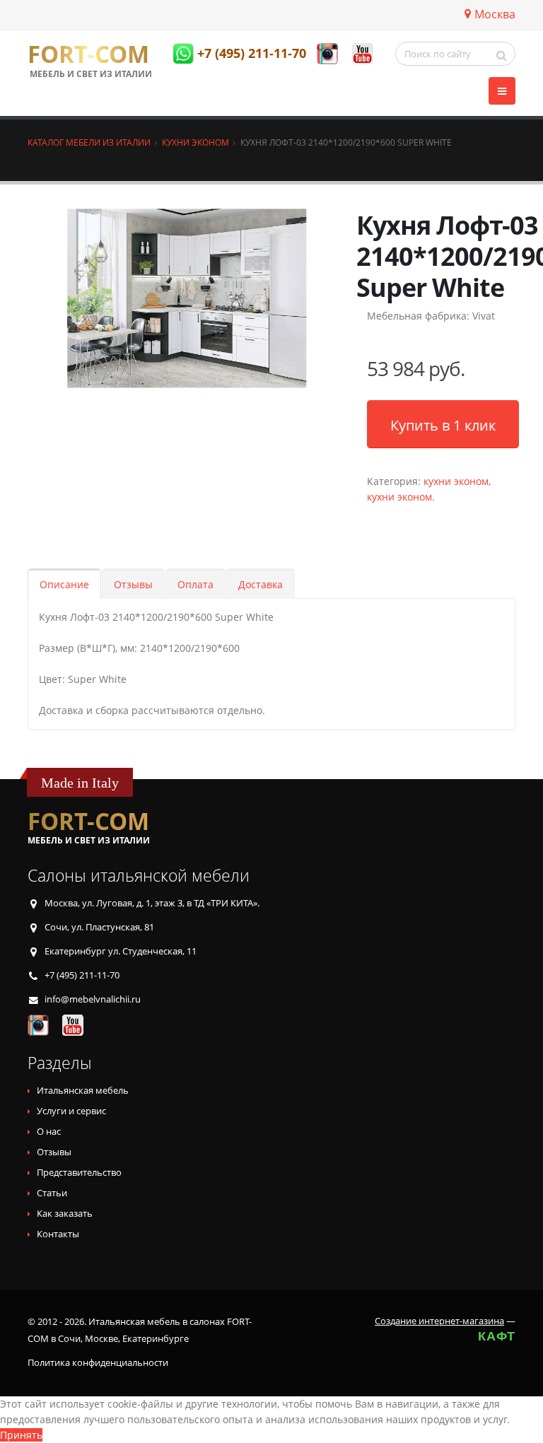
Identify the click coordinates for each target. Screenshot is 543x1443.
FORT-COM (88, 54)
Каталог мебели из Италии (89, 142)
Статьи (52, 1193)
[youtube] (362, 53)
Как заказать (65, 1214)
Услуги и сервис (71, 1111)
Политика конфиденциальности (98, 1363)
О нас (49, 1132)
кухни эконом (456, 481)
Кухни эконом (195, 142)
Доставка (260, 584)
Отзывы (133, 584)
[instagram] (327, 53)
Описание (64, 584)
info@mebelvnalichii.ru (93, 999)
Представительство (79, 1173)
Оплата (195, 584)
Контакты (58, 1234)
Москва (494, 14)
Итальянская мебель (83, 1091)
